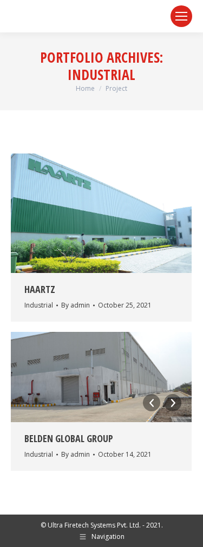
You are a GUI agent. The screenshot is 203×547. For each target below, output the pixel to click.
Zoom (87, 213)
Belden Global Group (68, 438)
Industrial (38, 305)
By (75, 305)
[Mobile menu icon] (181, 16)
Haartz (39, 289)
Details (116, 213)
